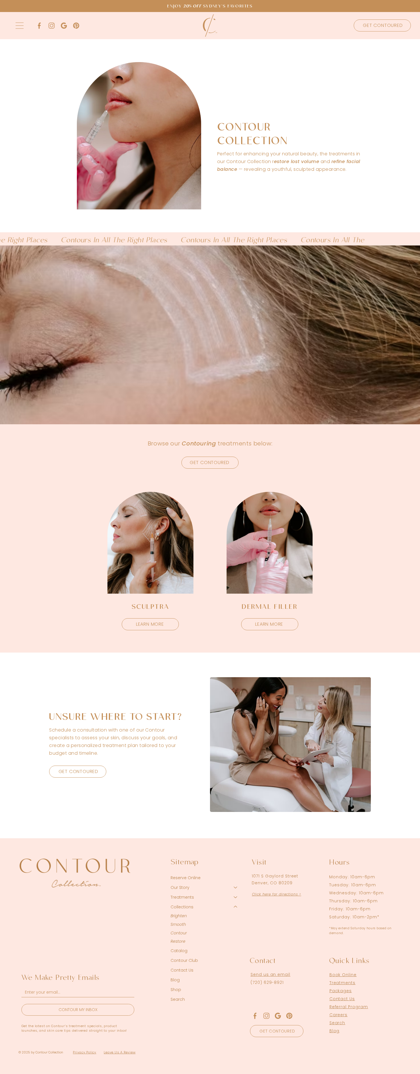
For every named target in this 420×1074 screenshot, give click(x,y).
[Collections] (236, 907)
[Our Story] (236, 887)
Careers (338, 1015)
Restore (178, 941)
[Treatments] (236, 897)
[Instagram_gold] (52, 26)
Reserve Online (186, 878)
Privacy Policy (84, 1052)
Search (178, 999)
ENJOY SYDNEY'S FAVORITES (210, 6)
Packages (340, 991)
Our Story (180, 887)
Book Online (343, 975)
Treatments (182, 897)
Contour (179, 933)
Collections (182, 907)
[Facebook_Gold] (39, 26)
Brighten (179, 916)
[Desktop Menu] (19, 25)
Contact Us (182, 970)
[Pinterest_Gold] (76, 26)
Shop (176, 989)
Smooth (178, 924)
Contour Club (184, 960)
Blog (175, 980)
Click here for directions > (276, 894)
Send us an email (271, 974)
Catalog (179, 951)
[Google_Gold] (64, 26)
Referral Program (348, 1007)
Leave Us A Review (119, 1052)
